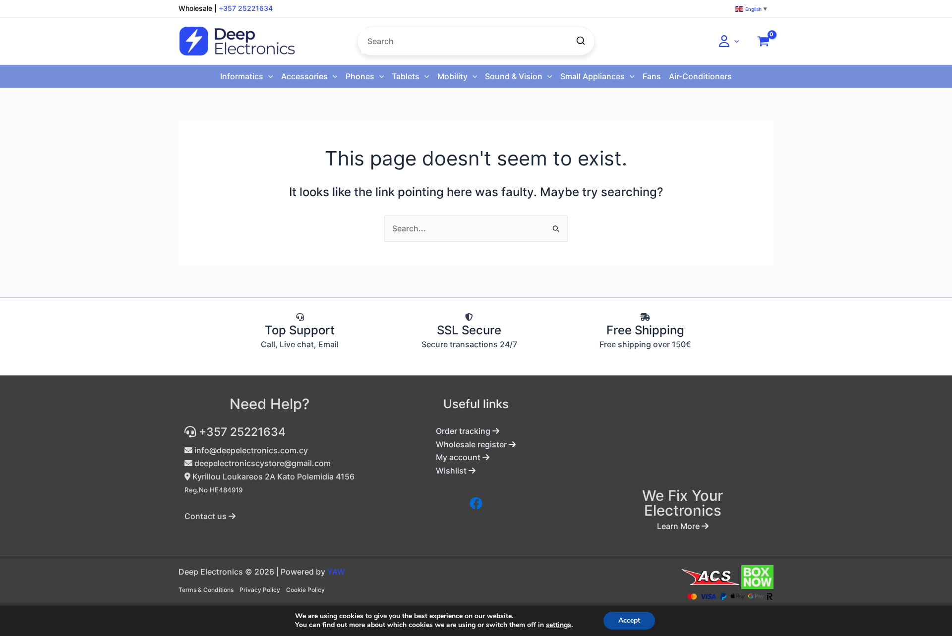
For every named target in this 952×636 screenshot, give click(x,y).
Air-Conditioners (700, 76)
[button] (734, 41)
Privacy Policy (259, 589)
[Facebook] (476, 503)
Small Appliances (592, 76)
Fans (652, 76)
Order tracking (464, 431)
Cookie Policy (305, 589)
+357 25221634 (246, 8)
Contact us (206, 516)
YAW (336, 572)
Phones (360, 76)
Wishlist (452, 471)
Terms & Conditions (206, 589)
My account (459, 457)
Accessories (304, 76)
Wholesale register (472, 444)
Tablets (405, 76)
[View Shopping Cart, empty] (763, 41)
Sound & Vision (513, 76)
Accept (629, 620)
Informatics (241, 76)
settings (558, 625)
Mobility (452, 76)
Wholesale (195, 8)
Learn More (679, 526)
